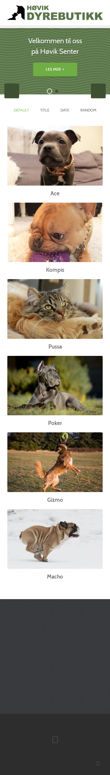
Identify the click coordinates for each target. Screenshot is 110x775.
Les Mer (53, 69)
